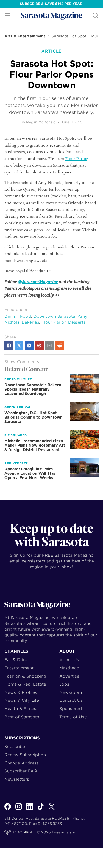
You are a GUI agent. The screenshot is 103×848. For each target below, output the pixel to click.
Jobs (64, 684)
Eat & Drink (16, 659)
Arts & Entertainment (24, 36)
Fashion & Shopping (25, 676)
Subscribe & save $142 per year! (51, 4)
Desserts (76, 322)
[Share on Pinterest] (39, 345)
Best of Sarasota (21, 716)
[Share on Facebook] (8, 345)
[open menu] (7, 16)
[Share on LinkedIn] (29, 345)
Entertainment (19, 667)
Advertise (69, 676)
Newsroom (70, 692)
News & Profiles (20, 692)
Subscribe (14, 746)
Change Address (21, 763)
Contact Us (71, 700)
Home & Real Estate (25, 684)
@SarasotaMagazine (38, 282)
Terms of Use (73, 716)
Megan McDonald (40, 122)
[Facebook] (7, 809)
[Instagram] (18, 809)
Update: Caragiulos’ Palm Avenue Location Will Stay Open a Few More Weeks (30, 473)
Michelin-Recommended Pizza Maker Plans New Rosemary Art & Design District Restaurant (34, 445)
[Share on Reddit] (59, 345)
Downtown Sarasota (54, 316)
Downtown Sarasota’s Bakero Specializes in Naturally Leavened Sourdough (32, 389)
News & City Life (21, 700)
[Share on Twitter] (19, 345)
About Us (69, 659)
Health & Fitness (21, 708)
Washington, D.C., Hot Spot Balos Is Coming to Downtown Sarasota (33, 417)
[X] (51, 809)
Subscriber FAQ (20, 771)
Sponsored (70, 708)
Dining (11, 316)
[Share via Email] (49, 345)
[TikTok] (40, 809)
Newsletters (16, 779)
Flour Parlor (76, 158)
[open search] (95, 16)
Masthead (69, 667)
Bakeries (30, 322)
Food (25, 316)
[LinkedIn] (29, 809)
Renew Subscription (25, 754)
